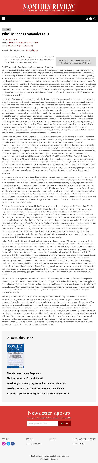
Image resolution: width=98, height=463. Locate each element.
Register (29, 439)
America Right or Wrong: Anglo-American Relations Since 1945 (36, 383)
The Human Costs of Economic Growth (25, 378)
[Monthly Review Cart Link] (91, 18)
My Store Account (34, 443)
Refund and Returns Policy (84, 439)
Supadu (54, 459)
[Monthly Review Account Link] (87, 18)
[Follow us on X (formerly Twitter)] (8, 444)
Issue (35, 50)
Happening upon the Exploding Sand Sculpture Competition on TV (38, 393)
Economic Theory (31, 42)
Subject (5, 42)
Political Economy (16, 42)
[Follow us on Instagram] (4, 444)
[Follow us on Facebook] (13, 444)
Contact (53, 439)
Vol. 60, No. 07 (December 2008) (20, 46)
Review (7, 29)
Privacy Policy (78, 443)
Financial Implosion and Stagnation (24, 373)
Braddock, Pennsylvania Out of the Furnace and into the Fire (35, 388)
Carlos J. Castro (11, 39)
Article (29, 50)
